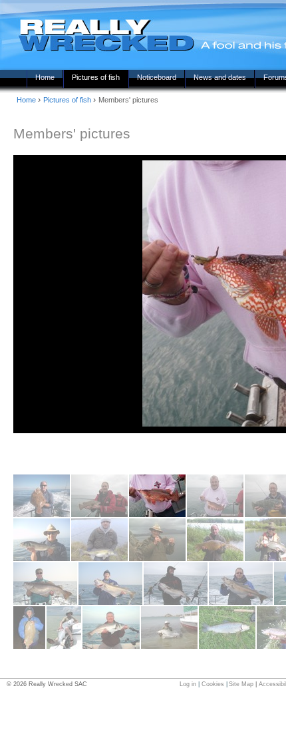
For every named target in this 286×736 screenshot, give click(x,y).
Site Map (241, 684)
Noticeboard (156, 77)
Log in (188, 684)
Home (45, 77)
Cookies (213, 684)
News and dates (220, 77)
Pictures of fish (96, 77)
